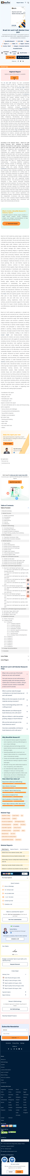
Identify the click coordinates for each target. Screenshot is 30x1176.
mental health (5, 335)
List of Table (4, 656)
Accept (19, 1171)
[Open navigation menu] (28, 2)
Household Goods (17, 48)
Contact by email (9, 900)
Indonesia (25, 1094)
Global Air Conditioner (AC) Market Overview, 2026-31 (15, 868)
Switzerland (19, 1107)
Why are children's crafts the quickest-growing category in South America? (12, 717)
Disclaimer (8, 1043)
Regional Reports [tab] (14, 849)
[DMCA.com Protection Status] (12, 1132)
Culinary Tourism (17, 827)
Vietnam (10, 1117)
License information (6, 1069)
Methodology (4, 1062)
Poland (17, 1099)
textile (21, 129)
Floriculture (23, 824)
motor (4, 293)
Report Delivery (6, 995)
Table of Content (5, 508)
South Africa (17, 1104)
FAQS (2, 1080)
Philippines (11, 1099)
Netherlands (4, 1099)
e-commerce (26, 94)
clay (16, 129)
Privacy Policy (15, 1043)
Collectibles (15, 824)
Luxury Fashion (16, 830)
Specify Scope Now (15, 482)
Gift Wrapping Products (19, 821)
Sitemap (22, 1043)
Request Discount (15, 964)
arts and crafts (21, 87)
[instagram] (14, 1048)
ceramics (3, 361)
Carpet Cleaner (15, 815)
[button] (25, 2)
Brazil (17, 1089)
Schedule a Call (14, 52)
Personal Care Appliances (7, 821)
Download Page (6, 52)
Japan (9, 1097)
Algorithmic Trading (6, 815)
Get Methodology (15, 1009)
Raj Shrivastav (23, 52)
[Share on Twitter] (21, 61)
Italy (2, 1097)
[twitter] (11, 1048)
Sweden (10, 1107)
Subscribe (14, 1037)
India (17, 1094)
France (2, 1094)
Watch (23, 830)
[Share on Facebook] (18, 61)
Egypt (24, 1092)
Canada (25, 1089)
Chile (2, 1092)
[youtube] (19, 1048)
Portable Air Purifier (6, 818)
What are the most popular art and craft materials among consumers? (13, 700)
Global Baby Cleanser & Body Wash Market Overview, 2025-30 (15, 860)
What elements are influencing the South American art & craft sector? (11, 712)
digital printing (23, 108)
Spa (22, 815)
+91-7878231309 (6, 1148)
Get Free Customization (15, 919)
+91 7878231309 (9, 890)
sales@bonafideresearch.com (9, 1151)
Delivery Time (5, 974)
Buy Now (11, 57)
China (9, 1092)
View (14, 78)
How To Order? (4, 1072)
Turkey (10, 1110)
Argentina (3, 1089)
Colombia (18, 1092)
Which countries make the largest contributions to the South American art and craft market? (13, 693)
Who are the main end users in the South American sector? (11, 723)
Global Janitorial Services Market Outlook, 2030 (13, 856)
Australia (10, 1089)
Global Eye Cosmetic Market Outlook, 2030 (12, 865)
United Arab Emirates (18, 1112)
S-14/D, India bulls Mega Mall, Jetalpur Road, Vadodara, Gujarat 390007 (13, 1145)
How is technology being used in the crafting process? (12, 706)
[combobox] (15, 67)
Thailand (3, 1110)
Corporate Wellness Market (7, 839)
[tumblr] (21, 1048)
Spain (2, 1107)
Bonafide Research (9, 41)
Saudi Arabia (10, 1104)
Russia (2, 1102)
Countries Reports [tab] (24, 849)
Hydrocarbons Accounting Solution (9, 836)
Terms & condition (5, 1077)
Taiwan (25, 1107)
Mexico (25, 1097)
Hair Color (13, 833)
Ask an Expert (8, 443)
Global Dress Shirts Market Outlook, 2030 (12, 852)
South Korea (24, 1104)
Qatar (24, 1099)
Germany (10, 1094)
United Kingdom (25, 1111)
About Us (3, 1059)
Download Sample (13, 223)
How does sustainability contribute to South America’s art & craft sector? (12, 729)
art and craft (7, 83)
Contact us (3, 1082)
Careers (3, 1064)
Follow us (14, 1046)
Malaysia (18, 1097)
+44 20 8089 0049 (9, 893)
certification (4, 168)
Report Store (20, 2)
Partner (3, 1067)
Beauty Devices (5, 833)
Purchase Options (7, 877)
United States (2, 1119)
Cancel (10, 1171)
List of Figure (4, 660)
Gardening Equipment (6, 824)
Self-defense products (6, 830)
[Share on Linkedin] (23, 61)
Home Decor (18, 839)
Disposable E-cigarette (6, 827)
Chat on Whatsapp (9, 886)
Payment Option (6, 992)
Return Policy (4, 1075)
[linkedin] (17, 1048)
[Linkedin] (14, 452)
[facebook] (8, 1048)
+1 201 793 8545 (9, 897)
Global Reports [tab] (5, 849)
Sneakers (14, 818)
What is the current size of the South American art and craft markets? (12, 674)
